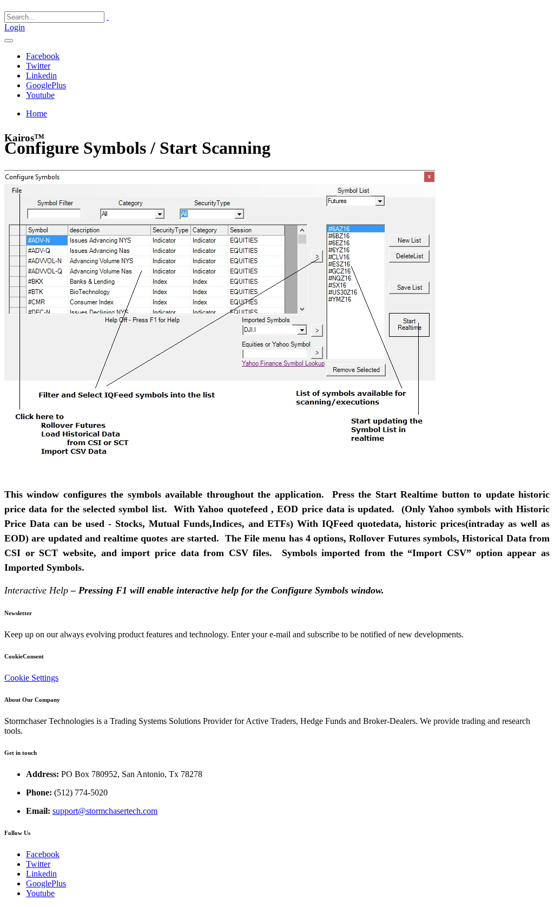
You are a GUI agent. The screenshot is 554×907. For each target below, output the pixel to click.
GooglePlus (46, 85)
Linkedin (41, 75)
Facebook (43, 56)
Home (36, 113)
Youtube (40, 95)
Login (14, 27)
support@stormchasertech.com (104, 810)
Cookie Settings (31, 677)
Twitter (38, 65)
